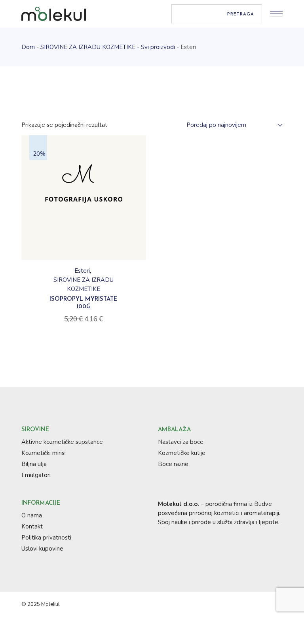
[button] (83, 256)
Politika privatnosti (46, 538)
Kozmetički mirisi (43, 453)
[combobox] (231, 125)
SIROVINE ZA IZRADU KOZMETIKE (83, 284)
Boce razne (173, 464)
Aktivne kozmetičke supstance (62, 442)
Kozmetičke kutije (181, 453)
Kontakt (32, 526)
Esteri (82, 271)
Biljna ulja (34, 464)
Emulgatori (36, 475)
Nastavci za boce (180, 442)
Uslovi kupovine (42, 549)
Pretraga (240, 14)
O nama (31, 515)
